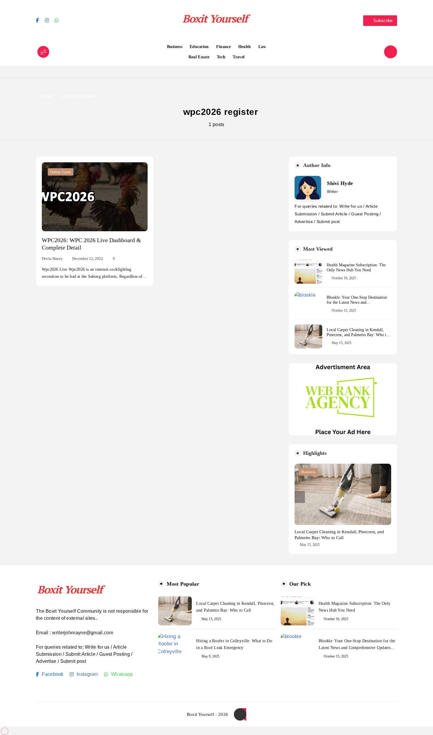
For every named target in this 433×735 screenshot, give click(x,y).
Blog (305, 472)
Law (262, 46)
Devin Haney (52, 258)
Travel (238, 57)
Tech (221, 57)
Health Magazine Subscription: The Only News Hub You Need (356, 267)
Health (244, 46)
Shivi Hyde (340, 183)
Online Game (60, 172)
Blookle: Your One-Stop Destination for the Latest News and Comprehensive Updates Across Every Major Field (358, 304)
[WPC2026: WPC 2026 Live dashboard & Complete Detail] (95, 196)
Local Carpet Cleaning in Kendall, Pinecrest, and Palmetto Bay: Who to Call (357, 335)
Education (199, 46)
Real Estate (199, 57)
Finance (223, 46)
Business (174, 46)
